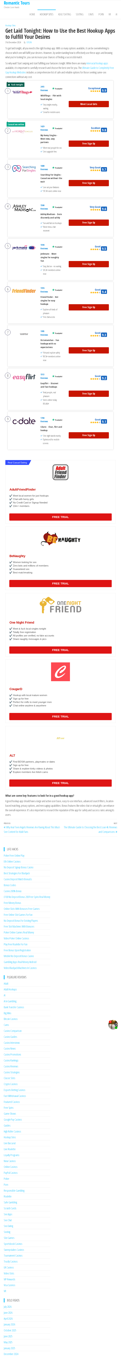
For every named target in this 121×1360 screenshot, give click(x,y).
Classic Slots (9, 1078)
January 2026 (9, 1324)
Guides (7, 1125)
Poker (6, 1179)
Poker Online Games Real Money (19, 932)
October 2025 (10, 1330)
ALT (12, 755)
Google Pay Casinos (13, 1119)
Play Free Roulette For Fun (15, 944)
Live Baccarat (10, 1143)
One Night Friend (21, 622)
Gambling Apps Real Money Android (20, 962)
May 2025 (8, 1342)
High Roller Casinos (12, 1131)
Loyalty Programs (11, 1155)
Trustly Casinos (11, 1261)
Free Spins (9, 1107)
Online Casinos (10, 1167)
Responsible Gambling (14, 1190)
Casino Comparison (13, 1031)
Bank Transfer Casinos (14, 1007)
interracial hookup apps (97, 63)
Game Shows (10, 1113)
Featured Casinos (12, 1102)
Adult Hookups (10, 989)
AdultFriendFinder (22, 489)
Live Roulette (10, 1149)
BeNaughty (17, 556)
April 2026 (8, 1318)
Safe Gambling (10, 1202)
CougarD (15, 689)
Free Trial (60, 517)
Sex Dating (8, 1226)
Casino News (10, 1048)
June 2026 (8, 1312)
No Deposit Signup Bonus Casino (18, 867)
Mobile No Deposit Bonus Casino (19, 956)
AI (116, 14)
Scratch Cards (10, 1208)
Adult (6, 983)
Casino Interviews (12, 1043)
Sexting (80, 14)
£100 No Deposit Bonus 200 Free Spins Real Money (27, 897)
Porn (101, 14)
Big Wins (7, 1013)
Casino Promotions (12, 1054)
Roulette (8, 1196)
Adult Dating (64, 14)
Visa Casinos (9, 1285)
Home (32, 14)
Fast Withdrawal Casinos (15, 1096)
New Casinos (10, 1161)
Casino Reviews (11, 1066)
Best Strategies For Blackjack (17, 873)
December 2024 (11, 1354)
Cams (91, 14)
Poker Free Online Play (14, 855)
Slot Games (9, 1238)
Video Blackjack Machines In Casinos (20, 968)
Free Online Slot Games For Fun (18, 915)
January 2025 (9, 1348)
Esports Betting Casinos (14, 1090)
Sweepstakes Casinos (14, 1250)
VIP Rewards (9, 1279)
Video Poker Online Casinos (16, 938)
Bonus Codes (10, 885)
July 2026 (8, 1307)
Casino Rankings (11, 1060)
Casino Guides (10, 1037)
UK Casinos (9, 1267)
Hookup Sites (46, 14)
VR (110, 14)
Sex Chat (8, 1220)
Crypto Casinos (11, 1084)
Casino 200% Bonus (13, 891)
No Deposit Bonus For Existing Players (21, 920)
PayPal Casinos (11, 1173)
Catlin (29, 42)
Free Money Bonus (12, 903)
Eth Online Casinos (12, 861)
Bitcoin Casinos (11, 1019)
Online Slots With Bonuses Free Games (22, 909)
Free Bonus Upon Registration (17, 950)
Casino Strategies (12, 1072)
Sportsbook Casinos (13, 1244)
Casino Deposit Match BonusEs (18, 879)
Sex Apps (8, 1214)
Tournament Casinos (13, 1255)
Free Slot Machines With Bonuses (19, 926)
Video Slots (9, 1273)
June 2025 (8, 1336)
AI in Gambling (10, 1001)
